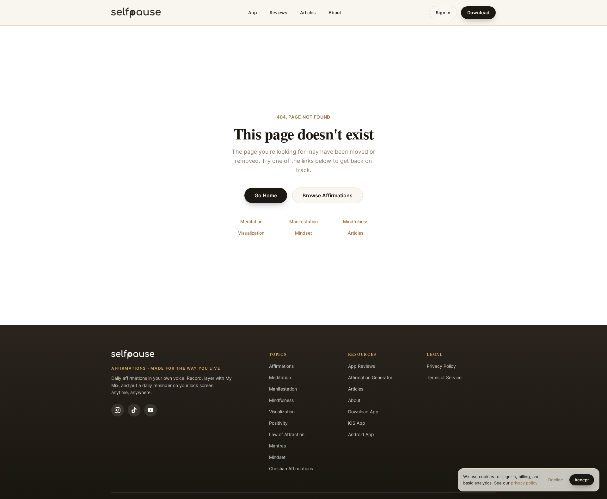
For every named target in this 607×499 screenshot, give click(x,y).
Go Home (265, 195)
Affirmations (281, 366)
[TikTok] (134, 410)
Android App (361, 434)
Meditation (251, 221)
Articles (308, 12)
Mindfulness (356, 221)
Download (478, 12)
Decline (555, 479)
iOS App (356, 423)
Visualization (251, 233)
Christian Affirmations (291, 468)
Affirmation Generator (370, 377)
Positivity (278, 423)
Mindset (303, 233)
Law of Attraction (286, 434)
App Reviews (361, 366)
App (252, 12)
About (334, 12)
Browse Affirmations (328, 195)
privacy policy (524, 482)
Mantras (277, 445)
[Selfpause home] (136, 13)
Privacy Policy (441, 366)
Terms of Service (444, 377)
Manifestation (303, 221)
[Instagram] (117, 410)
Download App (363, 411)
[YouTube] (150, 410)
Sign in (443, 12)
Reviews (278, 12)
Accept (581, 479)
